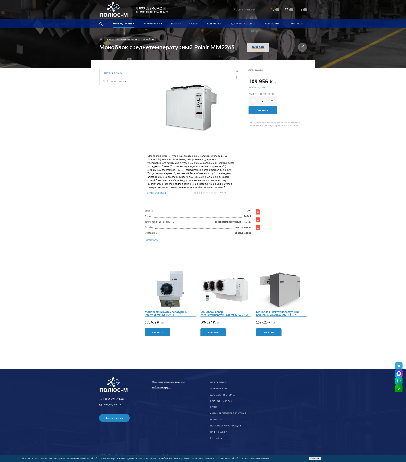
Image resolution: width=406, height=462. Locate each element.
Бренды (215, 407)
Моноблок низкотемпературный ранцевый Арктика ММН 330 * (277, 313)
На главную (218, 382)
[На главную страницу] (113, 9)
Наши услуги (218, 431)
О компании (218, 388)
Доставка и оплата (222, 394)
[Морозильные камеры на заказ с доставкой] (101, 39)
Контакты (216, 437)
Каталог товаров (221, 400)
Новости (216, 419)
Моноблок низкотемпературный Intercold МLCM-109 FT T (166, 313)
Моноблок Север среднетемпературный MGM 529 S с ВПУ (224, 313)
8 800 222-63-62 (149, 8)
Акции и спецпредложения (228, 413)
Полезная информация (225, 425)
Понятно (315, 458)
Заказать (262, 110)
